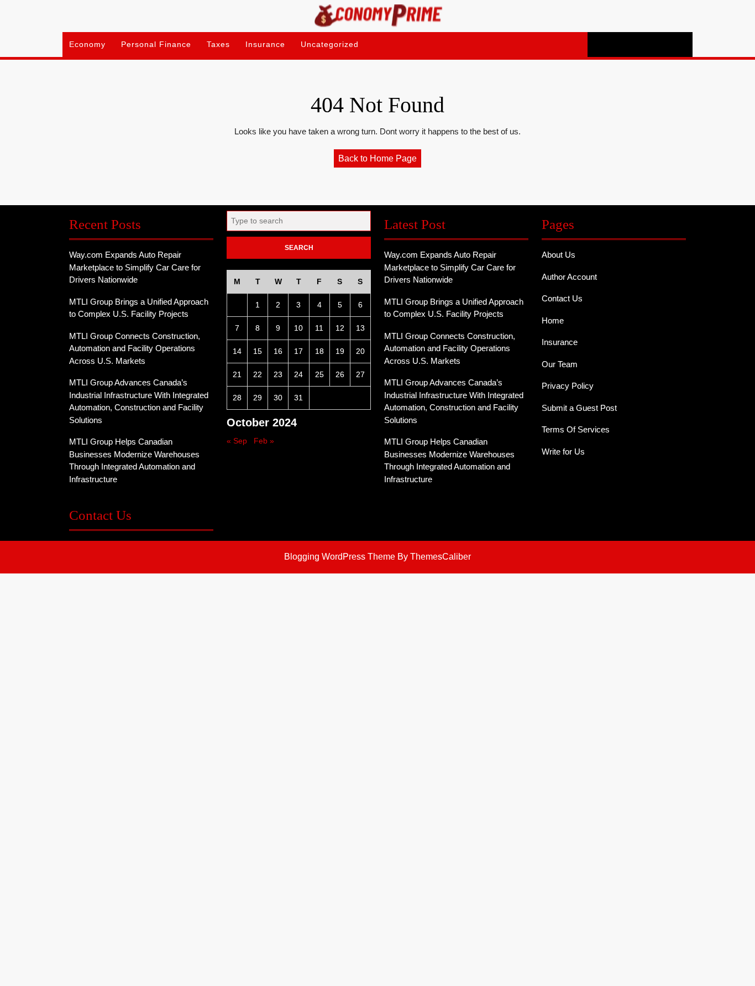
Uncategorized (330, 44)
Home (553, 320)
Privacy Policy (568, 385)
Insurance (265, 44)
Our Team (560, 364)
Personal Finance (156, 44)
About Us (558, 254)
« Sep (237, 440)
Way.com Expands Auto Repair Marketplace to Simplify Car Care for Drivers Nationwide (135, 267)
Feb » (264, 440)
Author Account (569, 276)
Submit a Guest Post (579, 408)
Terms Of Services (576, 429)
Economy (87, 44)
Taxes (218, 44)
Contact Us (562, 298)
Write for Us (563, 451)
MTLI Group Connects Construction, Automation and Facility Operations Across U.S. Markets (134, 348)
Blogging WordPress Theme (339, 556)
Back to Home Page (379, 160)
